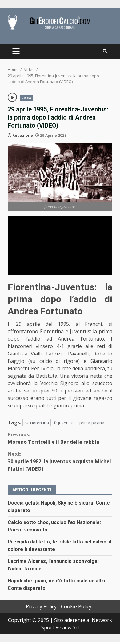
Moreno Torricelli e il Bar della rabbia (53, 438)
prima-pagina (91, 423)
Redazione (22, 135)
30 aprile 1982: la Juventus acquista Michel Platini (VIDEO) (59, 461)
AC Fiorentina (36, 423)
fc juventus (64, 423)
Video (26, 98)
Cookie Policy (76, 606)
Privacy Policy (41, 606)
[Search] (105, 51)
